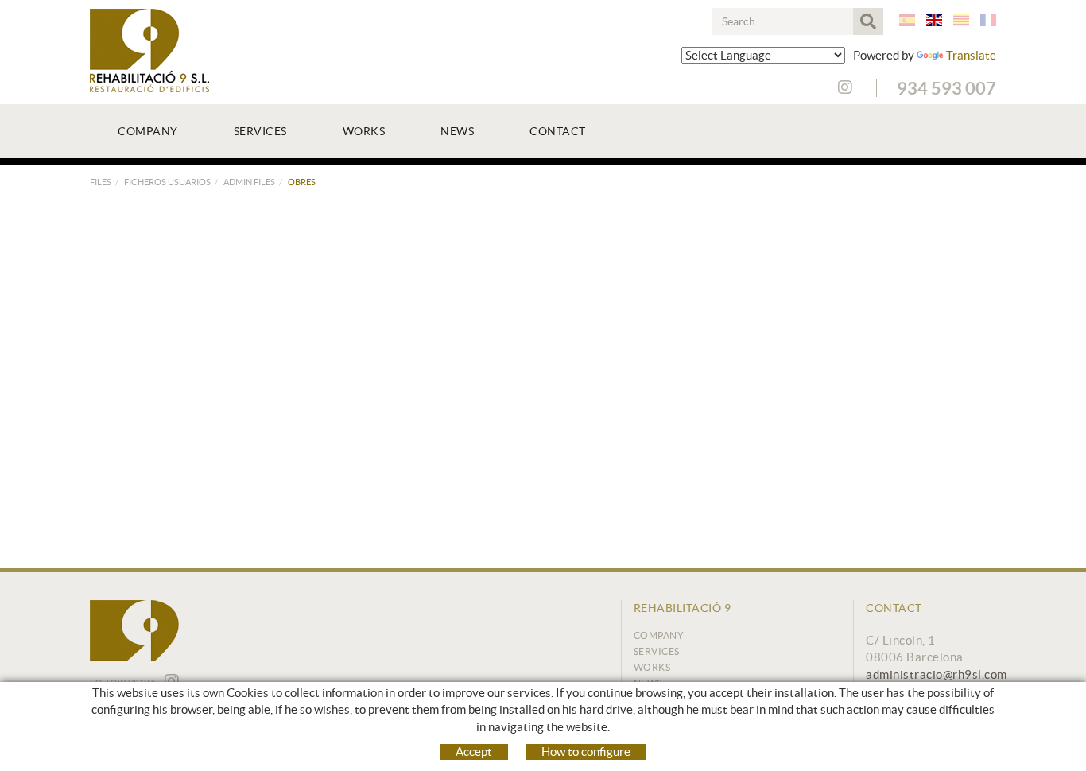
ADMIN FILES (249, 182)
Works (652, 667)
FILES (100, 182)
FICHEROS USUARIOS (167, 182)
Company (659, 635)
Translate (971, 55)
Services (657, 651)
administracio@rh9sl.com (936, 674)
